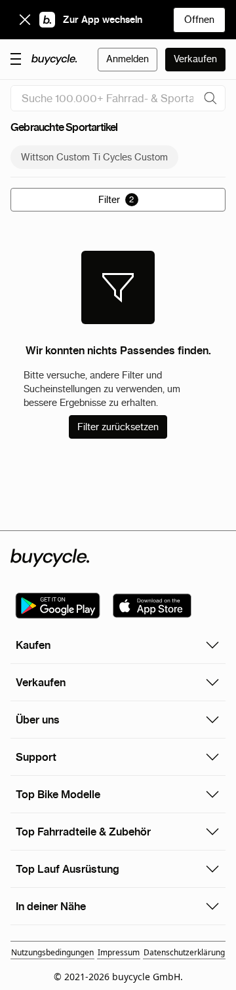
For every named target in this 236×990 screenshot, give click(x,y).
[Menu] (15, 58)
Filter (116, 200)
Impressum (119, 952)
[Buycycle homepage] (54, 59)
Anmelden (127, 59)
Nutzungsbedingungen (52, 952)
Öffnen (199, 20)
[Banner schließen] (24, 19)
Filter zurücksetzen (118, 427)
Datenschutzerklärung (184, 952)
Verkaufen (195, 59)
